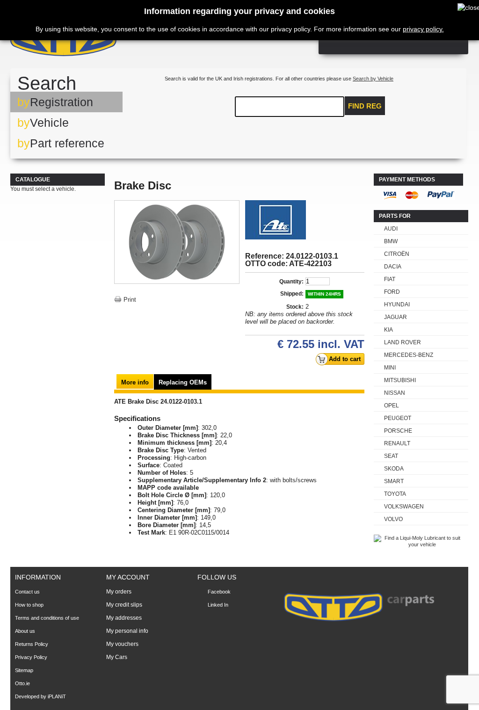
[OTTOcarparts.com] (108, 42)
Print (129, 299)
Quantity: (291, 281)
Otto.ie (22, 683)
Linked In (218, 605)
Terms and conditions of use (47, 618)
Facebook (219, 591)
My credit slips (124, 604)
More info (135, 382)
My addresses (124, 618)
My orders (118, 591)
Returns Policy (31, 644)
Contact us (27, 591)
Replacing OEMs (183, 382)
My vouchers (122, 644)
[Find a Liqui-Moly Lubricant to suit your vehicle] (418, 544)
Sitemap (24, 670)
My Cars (116, 657)
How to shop (29, 605)
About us (25, 631)
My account (128, 577)
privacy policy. (423, 29)
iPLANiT (57, 696)
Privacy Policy (31, 657)
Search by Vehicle (373, 78)
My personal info (127, 631)
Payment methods (407, 179)
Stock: (295, 307)
